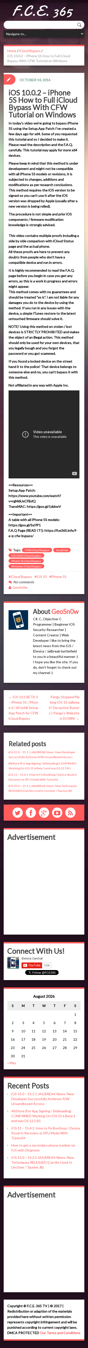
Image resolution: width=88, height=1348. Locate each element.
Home (11, 51)
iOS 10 (41, 577)
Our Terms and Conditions (60, 1333)
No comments (23, 582)
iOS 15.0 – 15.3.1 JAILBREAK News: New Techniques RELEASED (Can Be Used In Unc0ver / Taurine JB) (42, 1162)
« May (11, 1063)
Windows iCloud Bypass (26, 566)
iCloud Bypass (30, 51)
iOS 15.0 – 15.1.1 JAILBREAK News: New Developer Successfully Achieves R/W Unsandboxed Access (42, 1099)
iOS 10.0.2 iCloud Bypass (26, 555)
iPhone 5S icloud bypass (26, 561)
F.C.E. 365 (42, 11)
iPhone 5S (58, 577)
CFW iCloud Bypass (37, 550)
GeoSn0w (62, 550)
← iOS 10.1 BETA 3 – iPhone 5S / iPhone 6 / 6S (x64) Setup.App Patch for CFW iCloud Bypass (24, 707)
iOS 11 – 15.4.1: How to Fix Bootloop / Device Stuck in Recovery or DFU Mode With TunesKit (45, 1133)
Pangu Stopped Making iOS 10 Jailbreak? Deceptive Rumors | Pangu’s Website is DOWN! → (64, 707)
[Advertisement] (44, 887)
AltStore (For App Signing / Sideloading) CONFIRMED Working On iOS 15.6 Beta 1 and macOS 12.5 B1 (43, 1116)
